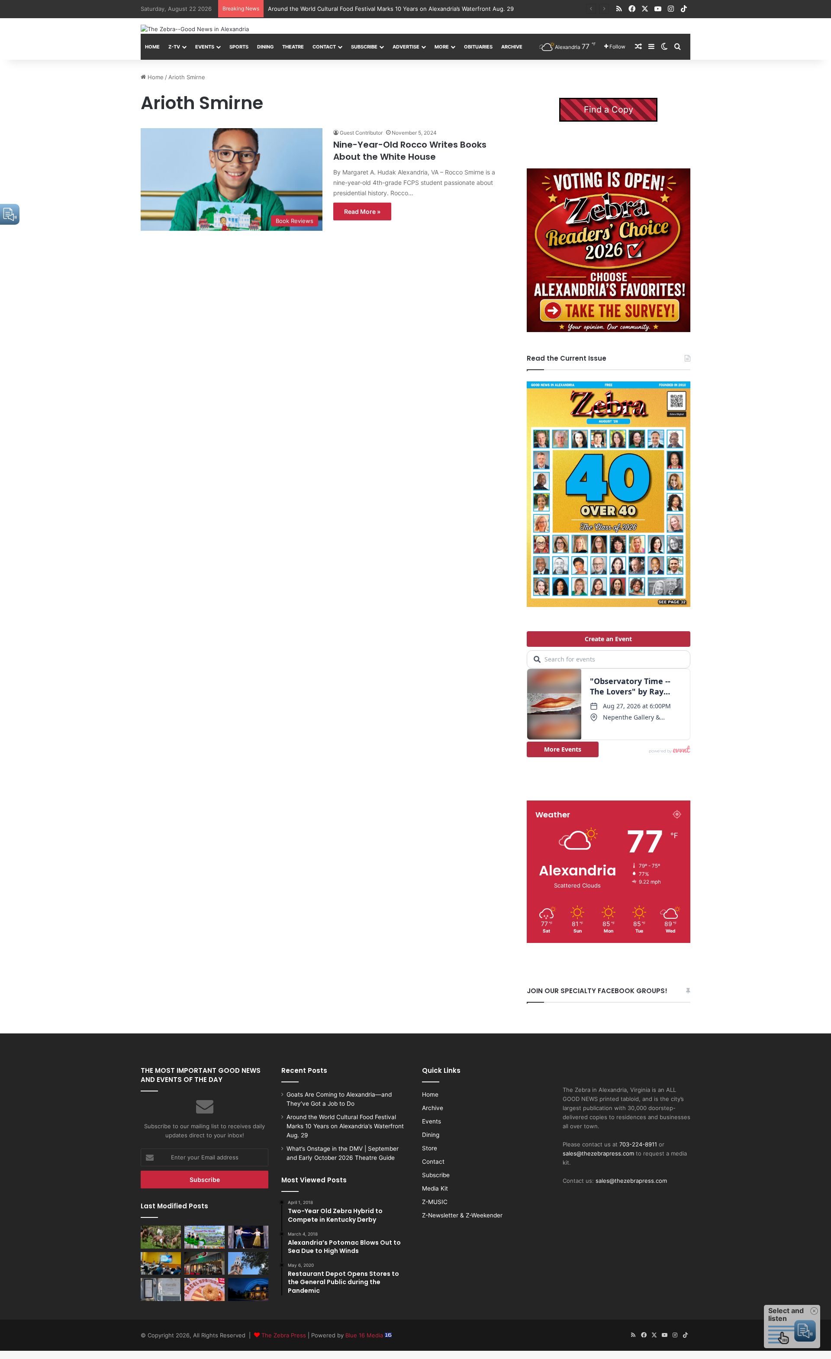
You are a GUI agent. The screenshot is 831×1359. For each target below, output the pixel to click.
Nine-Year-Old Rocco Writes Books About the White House (409, 151)
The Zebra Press (283, 1335)
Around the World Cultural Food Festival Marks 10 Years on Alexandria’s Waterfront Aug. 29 (345, 1126)
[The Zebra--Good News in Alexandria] (195, 29)
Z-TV (174, 47)
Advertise (406, 47)
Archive (511, 47)
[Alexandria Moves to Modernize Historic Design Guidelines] (161, 1263)
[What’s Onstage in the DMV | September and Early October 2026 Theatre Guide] (248, 1237)
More (442, 47)
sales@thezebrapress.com (598, 1153)
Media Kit (435, 1188)
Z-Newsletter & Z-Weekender (462, 1215)
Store (429, 1148)
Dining (265, 47)
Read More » (362, 211)
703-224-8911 (638, 1144)
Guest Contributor (361, 132)
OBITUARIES (478, 47)
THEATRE (293, 47)
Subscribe (364, 47)
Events (204, 47)
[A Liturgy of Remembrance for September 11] (248, 1263)
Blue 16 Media (365, 1335)
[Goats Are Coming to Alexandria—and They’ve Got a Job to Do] (161, 1237)
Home (152, 47)
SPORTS (238, 47)
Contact (324, 47)
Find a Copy (608, 109)
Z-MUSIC (435, 1201)
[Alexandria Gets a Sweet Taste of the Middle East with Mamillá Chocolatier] (161, 1289)
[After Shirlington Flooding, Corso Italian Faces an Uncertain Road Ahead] (204, 1263)
